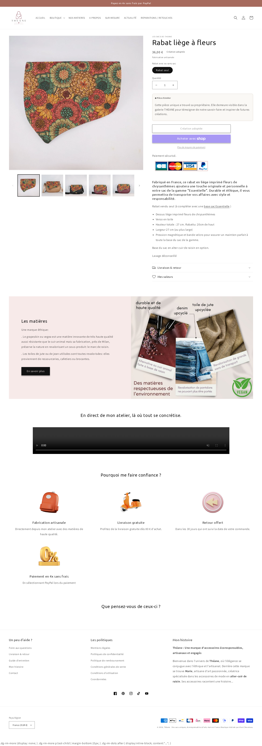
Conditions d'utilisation (104, 673)
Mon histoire (16, 666)
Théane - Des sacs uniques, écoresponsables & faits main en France (192, 727)
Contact (13, 673)
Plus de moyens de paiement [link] (191, 147)
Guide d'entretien (19, 660)
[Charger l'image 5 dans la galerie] (123, 185)
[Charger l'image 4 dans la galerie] (100, 185)
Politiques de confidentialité (107, 654)
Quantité (156, 78)
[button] (57, 18)
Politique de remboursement (107, 660)
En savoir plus (36, 371)
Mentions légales (100, 647)
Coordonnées (98, 679)
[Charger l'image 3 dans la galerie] (76, 185)
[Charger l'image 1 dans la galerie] (29, 185)
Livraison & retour (19, 654)
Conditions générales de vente (108, 666)
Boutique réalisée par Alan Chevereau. (237, 727)
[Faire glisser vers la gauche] (13, 185)
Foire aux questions (20, 647)
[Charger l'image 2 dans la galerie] (52, 185)
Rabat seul (162, 70)
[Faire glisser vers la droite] (139, 185)
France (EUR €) (20, 725)
